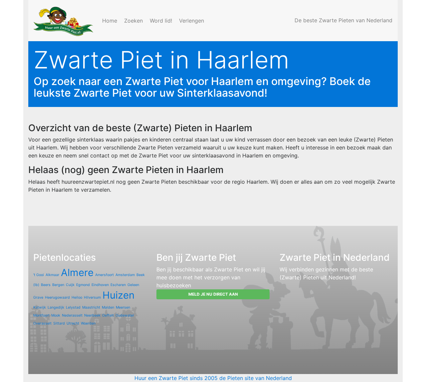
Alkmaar (52, 275)
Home (110, 20)
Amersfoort (104, 275)
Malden (108, 307)
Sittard (59, 323)
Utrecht (73, 323)
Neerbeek (92, 315)
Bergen (58, 285)
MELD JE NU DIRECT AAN (213, 294)
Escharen (118, 285)
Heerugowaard (57, 297)
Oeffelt (108, 315)
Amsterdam (125, 275)
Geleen (133, 285)
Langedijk (56, 307)
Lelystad (73, 307)
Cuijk (70, 285)
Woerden (88, 323)
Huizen (118, 295)
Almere (77, 272)
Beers (46, 285)
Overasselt (42, 323)
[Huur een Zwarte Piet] (64, 21)
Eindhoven (100, 285)
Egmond (83, 285)
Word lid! (162, 20)
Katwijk (39, 307)
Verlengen (192, 20)
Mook (55, 315)
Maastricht (91, 307)
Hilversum (92, 297)
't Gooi (38, 275)
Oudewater (124, 315)
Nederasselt (72, 315)
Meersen (123, 307)
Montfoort (41, 315)
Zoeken (134, 20)
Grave (38, 297)
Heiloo (77, 297)
